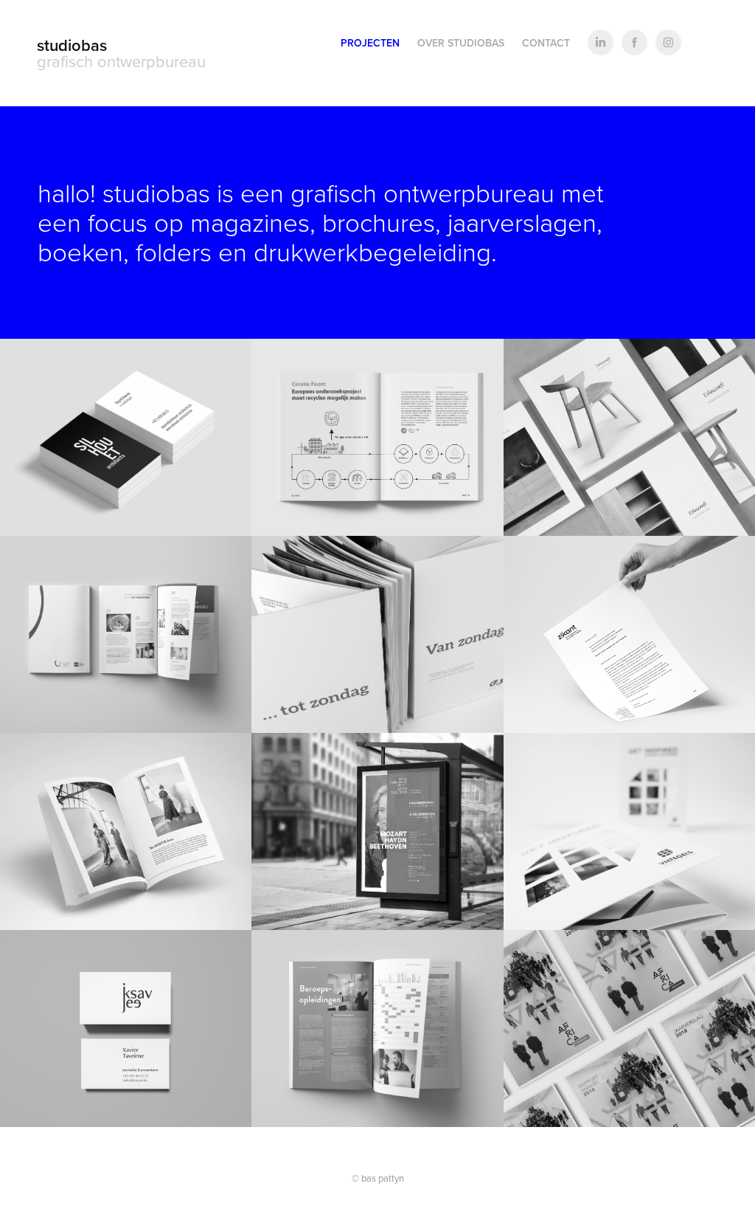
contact (546, 42)
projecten (370, 42)
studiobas (72, 45)
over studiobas (460, 42)
